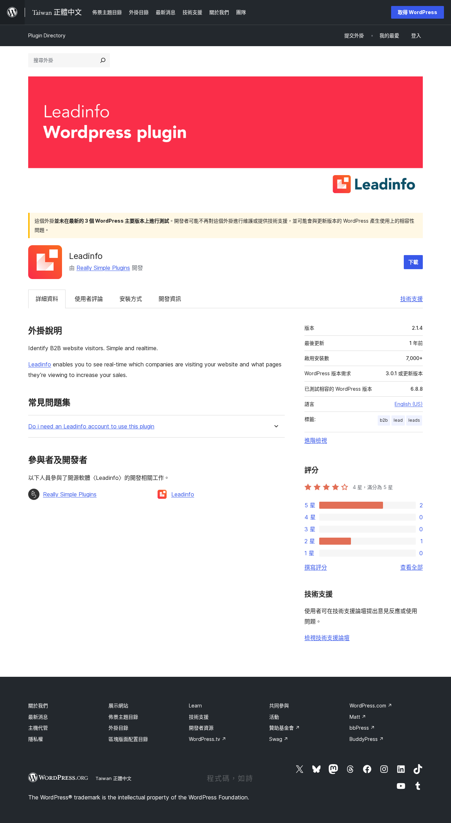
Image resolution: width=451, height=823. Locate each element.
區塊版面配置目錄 (128, 739)
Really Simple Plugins (103, 267)
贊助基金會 (284, 728)
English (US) (409, 404)
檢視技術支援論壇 (327, 637)
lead (398, 420)
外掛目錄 (118, 728)
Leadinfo (39, 364)
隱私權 (35, 739)
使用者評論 (89, 298)
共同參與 (279, 705)
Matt (358, 717)
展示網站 (118, 705)
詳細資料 (47, 298)
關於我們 (38, 705)
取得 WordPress (417, 12)
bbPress (362, 728)
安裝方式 (130, 298)
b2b (384, 420)
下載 (413, 262)
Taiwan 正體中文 (113, 778)
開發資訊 (170, 298)
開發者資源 (201, 728)
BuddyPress (367, 739)
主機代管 (38, 728)
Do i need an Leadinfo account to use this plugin (91, 426)
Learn (195, 705)
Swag (278, 739)
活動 (274, 717)
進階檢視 (315, 440)
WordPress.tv (207, 739)
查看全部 (411, 567)
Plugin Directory (47, 35)
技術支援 (411, 298)
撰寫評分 (315, 567)
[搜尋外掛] (103, 60)
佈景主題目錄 (123, 717)
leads (414, 420)
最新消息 (38, 717)
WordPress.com (371, 705)
